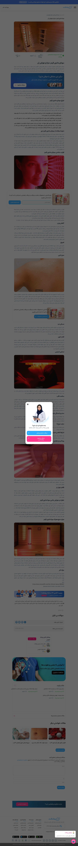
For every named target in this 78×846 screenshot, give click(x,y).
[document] (39, 423)
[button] (27, 404)
